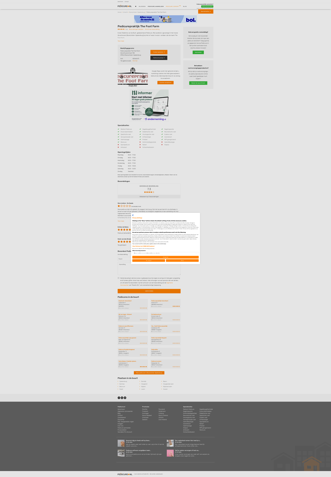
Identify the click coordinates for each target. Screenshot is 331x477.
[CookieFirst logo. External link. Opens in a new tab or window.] (133, 215)
